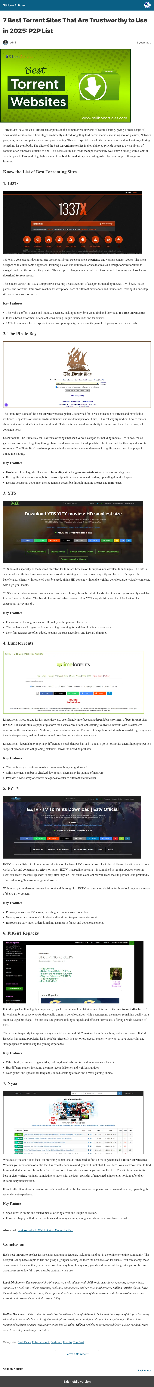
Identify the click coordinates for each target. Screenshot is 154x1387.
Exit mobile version (77, 1381)
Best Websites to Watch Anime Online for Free (45, 1230)
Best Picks (24, 1342)
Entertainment (40, 1342)
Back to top (144, 1370)
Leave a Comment (77, 1354)
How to (67, 1342)
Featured (56, 1342)
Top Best (78, 1342)
